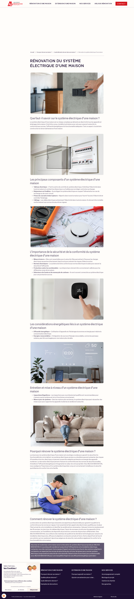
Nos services (85, 3)
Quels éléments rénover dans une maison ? (65, 52)
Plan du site (113, 596)
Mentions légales (98, 596)
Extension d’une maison (65, 3)
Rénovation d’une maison (40, 3)
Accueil (32, 52)
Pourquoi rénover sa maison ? (44, 52)
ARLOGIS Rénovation (103, 3)
